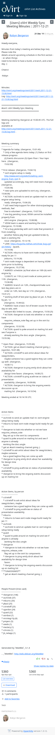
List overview (8, 679)
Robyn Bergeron (19, 35)
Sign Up (23, 15)
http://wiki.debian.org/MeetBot (28, 653)
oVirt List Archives (35, 9)
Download (10, 685)
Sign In (9, 15)
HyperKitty (28, 731)
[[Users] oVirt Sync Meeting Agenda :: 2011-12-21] (52, 22)
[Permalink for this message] (52, 659)
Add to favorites (12, 698)
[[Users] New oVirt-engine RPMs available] (3, 22)
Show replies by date (44, 666)
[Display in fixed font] (48, 659)
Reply (6, 661)
